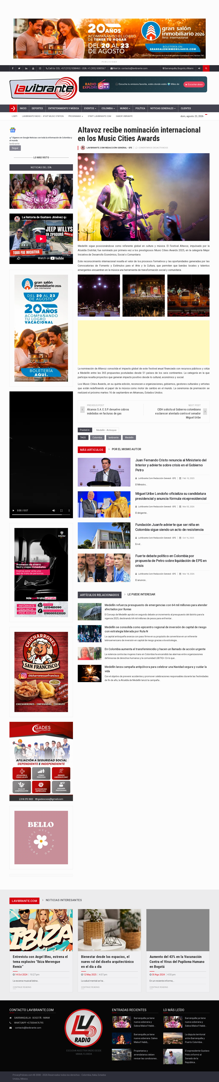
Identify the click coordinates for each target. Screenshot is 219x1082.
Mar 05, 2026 (188, 506)
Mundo (124, 108)
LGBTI (14, 116)
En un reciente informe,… (162, 981)
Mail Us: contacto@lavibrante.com (130, 68)
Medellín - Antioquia (106, 430)
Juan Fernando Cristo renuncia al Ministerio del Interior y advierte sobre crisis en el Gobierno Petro (170, 465)
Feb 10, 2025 (188, 478)
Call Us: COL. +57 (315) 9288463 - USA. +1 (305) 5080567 (76, 68)
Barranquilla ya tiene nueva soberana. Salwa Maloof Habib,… (145, 1038)
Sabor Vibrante (124, 116)
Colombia (107, 108)
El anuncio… (141, 580)
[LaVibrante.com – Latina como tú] (43, 88)
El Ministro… (141, 484)
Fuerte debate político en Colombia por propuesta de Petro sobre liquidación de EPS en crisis (171, 561)
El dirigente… (141, 513)
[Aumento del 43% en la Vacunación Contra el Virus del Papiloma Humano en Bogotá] (177, 930)
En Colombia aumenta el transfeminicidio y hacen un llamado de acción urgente (155, 649)
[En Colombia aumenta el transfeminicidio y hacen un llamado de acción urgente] (89, 653)
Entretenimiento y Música (63, 108)
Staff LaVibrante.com (99, 116)
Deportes (37, 108)
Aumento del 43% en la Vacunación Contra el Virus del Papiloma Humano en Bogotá (177, 962)
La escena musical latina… (26, 981)
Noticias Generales (162, 108)
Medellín (129, 437)
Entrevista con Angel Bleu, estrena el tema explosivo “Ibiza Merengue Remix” (40, 962)
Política (140, 108)
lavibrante (114, 437)
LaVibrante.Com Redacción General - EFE (109, 147)
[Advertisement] (144, 342)
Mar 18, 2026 (188, 574)
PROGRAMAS (74, 116)
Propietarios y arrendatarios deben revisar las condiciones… (146, 1055)
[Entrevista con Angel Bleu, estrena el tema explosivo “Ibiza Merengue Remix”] (41, 930)
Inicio (23, 108)
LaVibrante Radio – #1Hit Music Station (43, 116)
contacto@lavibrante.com (28, 1027)
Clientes (186, 108)
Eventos (89, 108)
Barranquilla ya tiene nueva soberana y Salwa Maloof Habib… (145, 1022)
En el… (138, 544)
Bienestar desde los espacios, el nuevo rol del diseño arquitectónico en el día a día (107, 962)
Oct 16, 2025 (188, 538)
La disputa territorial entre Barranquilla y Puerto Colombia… (195, 1038)
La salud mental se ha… (93, 981)
